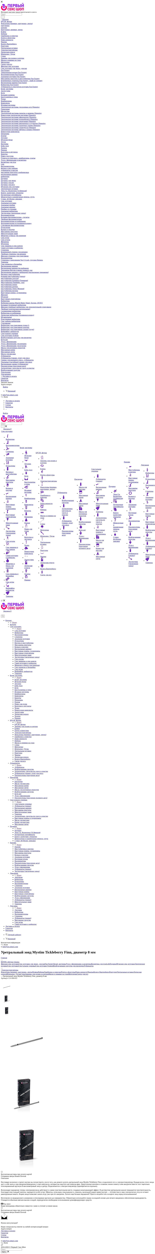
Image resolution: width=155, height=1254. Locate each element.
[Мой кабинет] (2, 614)
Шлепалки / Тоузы (13, 974)
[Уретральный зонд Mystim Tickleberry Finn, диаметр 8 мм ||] (26, 1118)
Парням (18, 847)
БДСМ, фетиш (20, 724)
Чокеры (90, 972)
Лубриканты (19, 767)
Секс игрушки (12, 966)
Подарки (18, 830)
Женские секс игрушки (10, 964)
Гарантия (4, 1233)
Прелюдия (18, 781)
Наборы (41, 972)
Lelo (108, 964)
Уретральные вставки (125, 972)
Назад (14, 622)
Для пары (18, 910)
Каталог (13, 624)
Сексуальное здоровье (23, 804)
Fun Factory (49, 964)
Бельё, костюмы (21, 680)
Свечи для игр (82, 974)
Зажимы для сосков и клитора (37, 974)
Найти (4, 1252)
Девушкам (18, 877)
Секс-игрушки (20, 631)
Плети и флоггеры (68, 972)
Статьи (3, 1235)
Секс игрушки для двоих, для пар (32, 964)
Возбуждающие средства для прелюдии (68, 966)
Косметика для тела (98, 964)
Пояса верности (81, 972)
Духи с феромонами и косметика (78, 964)
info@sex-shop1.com (10, 395)
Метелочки (72, 974)
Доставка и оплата (8, 1231)
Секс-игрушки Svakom (44, 966)
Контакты (5, 1237)
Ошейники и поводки (52, 972)
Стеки (23, 974)
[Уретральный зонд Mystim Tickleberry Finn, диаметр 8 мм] (26, 1067)
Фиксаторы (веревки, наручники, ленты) (17, 972)
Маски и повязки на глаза (58, 974)
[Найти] (3, 17)
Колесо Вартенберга (101, 972)
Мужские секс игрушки (125, 964)
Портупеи (113, 972)
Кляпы (35, 972)
